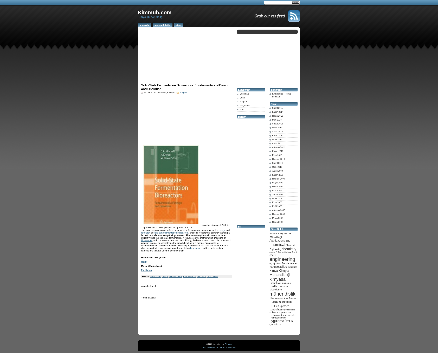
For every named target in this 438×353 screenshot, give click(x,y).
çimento (273, 324)
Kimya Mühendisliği (279, 273)
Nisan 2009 (277, 186)
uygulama (276, 321)
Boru (288, 240)
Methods (284, 286)
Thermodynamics (278, 317)
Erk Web (228, 344)
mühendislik (282, 294)
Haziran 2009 (278, 179)
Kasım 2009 (277, 175)
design (222, 230)
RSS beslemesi (209, 347)
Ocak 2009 (277, 198)
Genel (242, 98)
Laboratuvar (275, 283)
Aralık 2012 (277, 131)
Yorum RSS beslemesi (226, 347)
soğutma (283, 312)
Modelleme (275, 289)
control (272, 252)
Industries (292, 267)
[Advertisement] (186, 55)
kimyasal (278, 279)
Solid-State (212, 276)
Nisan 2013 (277, 116)
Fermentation (175, 276)
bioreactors (182, 232)
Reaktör (291, 310)
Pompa (292, 298)
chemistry (289, 249)
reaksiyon (283, 309)
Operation (201, 276)
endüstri (292, 252)
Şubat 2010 (277, 163)
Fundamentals (189, 276)
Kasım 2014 (277, 112)
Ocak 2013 (277, 127)
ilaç (284, 266)
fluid (279, 263)
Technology (275, 315)
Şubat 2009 (277, 194)
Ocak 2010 (277, 167)
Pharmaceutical (278, 298)
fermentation (170, 232)
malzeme (286, 283)
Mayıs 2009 (277, 183)
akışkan (273, 233)
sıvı (290, 312)
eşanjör (273, 263)
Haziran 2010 (278, 159)
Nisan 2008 (277, 222)
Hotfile (144, 262)
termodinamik (288, 315)
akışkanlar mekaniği (280, 235)
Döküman (244, 94)
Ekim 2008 (277, 202)
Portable (275, 301)
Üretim (289, 321)
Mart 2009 (277, 190)
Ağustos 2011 (278, 147)
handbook (275, 266)
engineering (282, 259)
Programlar (245, 105)
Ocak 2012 (277, 139)
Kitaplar (183, 92)
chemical (277, 244)
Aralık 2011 (277, 143)
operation (145, 232)
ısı (280, 324)
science (273, 312)
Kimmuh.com (155, 12)
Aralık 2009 (277, 171)
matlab (274, 286)
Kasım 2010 (277, 151)
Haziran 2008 (278, 214)
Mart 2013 (277, 120)
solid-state (158, 232)
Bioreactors (155, 276)
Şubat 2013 (277, 124)
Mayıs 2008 (277, 218)
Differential (281, 252)
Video (242, 109)
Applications (277, 240)
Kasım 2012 (277, 135)
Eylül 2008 (277, 206)
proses (275, 306)
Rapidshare (146, 270)
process (286, 301)
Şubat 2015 (277, 108)
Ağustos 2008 (278, 210)
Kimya (273, 270)
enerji (272, 255)
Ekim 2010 (277, 155)
